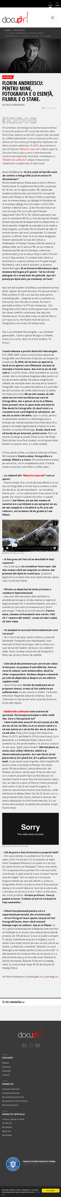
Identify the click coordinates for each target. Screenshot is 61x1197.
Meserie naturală (29, 149)
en (57, 3)
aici (41, 976)
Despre (5, 1063)
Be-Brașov (7, 1127)
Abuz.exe (6, 1131)
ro (50, 3)
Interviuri (19, 30)
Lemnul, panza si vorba (13, 1119)
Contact (5, 1075)
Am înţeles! (50, 1190)
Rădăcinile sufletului (14, 159)
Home (7, 30)
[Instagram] (31, 1045)
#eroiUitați (7, 1135)
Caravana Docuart (10, 1089)
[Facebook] (24, 1045)
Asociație (6, 1071)
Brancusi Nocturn (10, 1105)
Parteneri (6, 1067)
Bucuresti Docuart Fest (13, 1097)
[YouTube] (37, 1045)
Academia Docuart (11, 1093)
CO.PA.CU (7, 1123)
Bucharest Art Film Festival (14, 1101)
